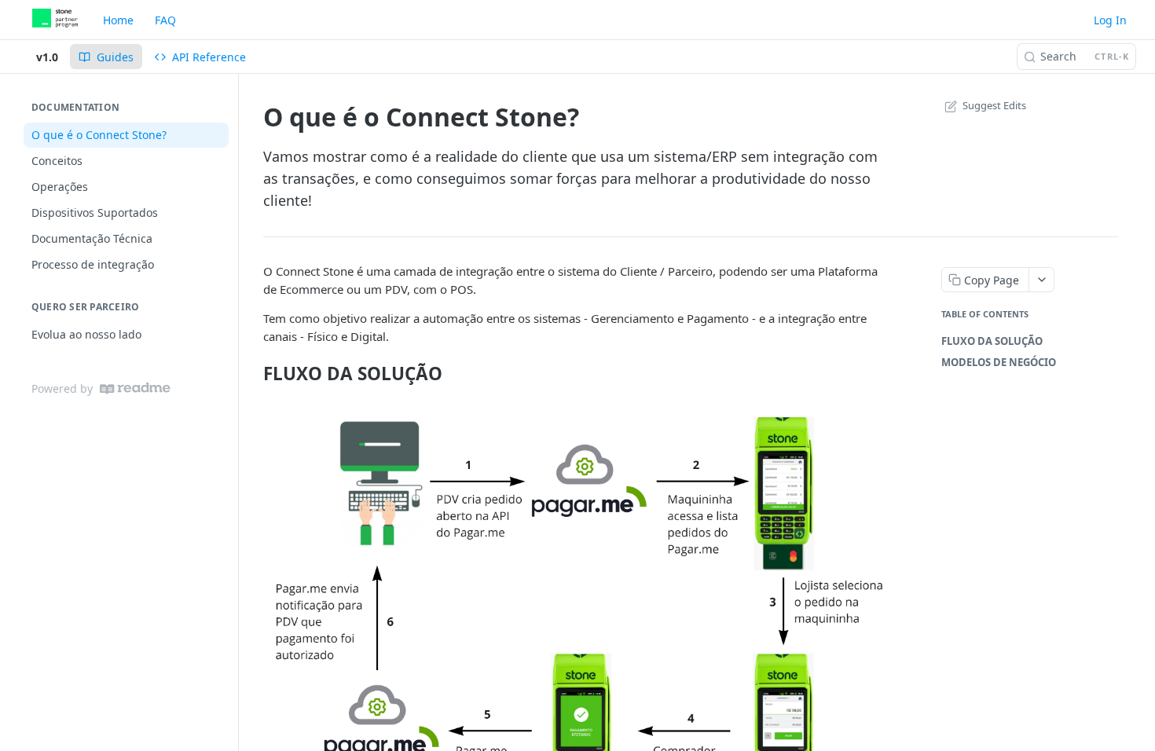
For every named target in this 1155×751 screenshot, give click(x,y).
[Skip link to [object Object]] (252, 373)
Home (118, 20)
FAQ (165, 20)
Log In (1110, 20)
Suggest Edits (994, 105)
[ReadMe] (135, 388)
